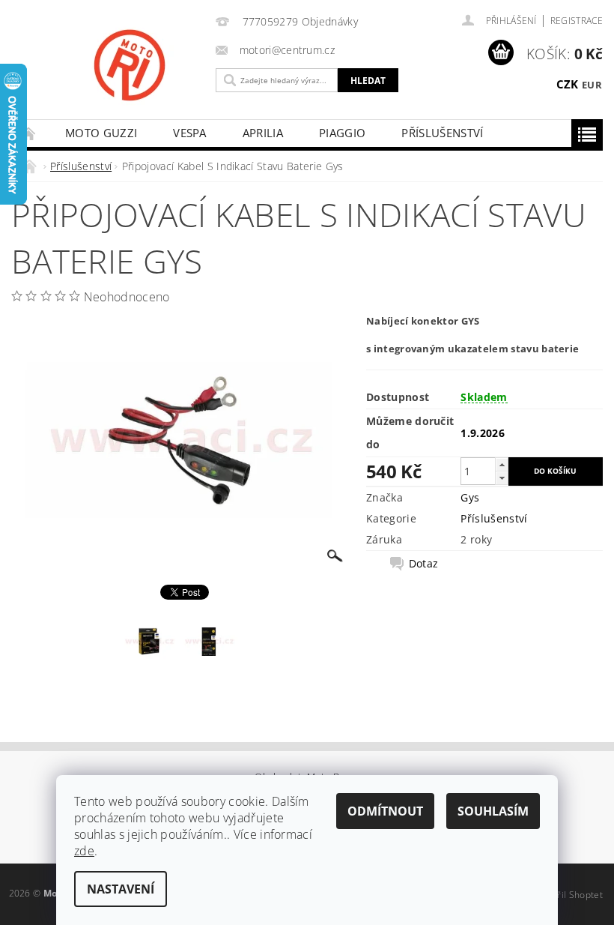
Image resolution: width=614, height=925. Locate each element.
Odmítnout (385, 811)
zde (84, 851)
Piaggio (342, 132)
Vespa (190, 132)
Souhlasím (493, 811)
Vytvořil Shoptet (568, 894)
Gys (469, 497)
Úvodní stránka (29, 133)
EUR (592, 84)
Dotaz (424, 563)
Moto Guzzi (101, 132)
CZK (567, 83)
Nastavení (120, 889)
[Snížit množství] (501, 478)
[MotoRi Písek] (176, 65)
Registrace (576, 20)
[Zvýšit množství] (501, 464)
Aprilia (263, 132)
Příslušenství (442, 132)
